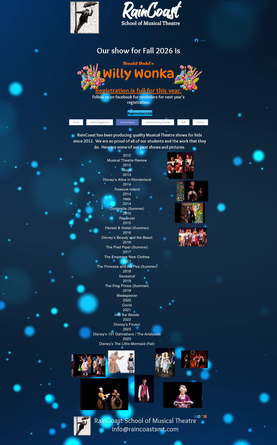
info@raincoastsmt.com (145, 429)
